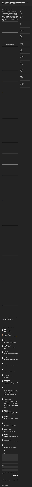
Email (3, 465)
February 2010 (21, 63)
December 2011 (21, 43)
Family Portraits (21, 16)
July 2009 (21, 71)
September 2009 (22, 69)
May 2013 (21, 37)
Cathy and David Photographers (8, 334)
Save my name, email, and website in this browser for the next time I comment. (10, 473)
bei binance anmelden (6, 428)
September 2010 (22, 56)
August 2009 (21, 70)
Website (3, 468)
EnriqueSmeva (6, 434)
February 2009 (21, 77)
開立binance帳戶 (6, 351)
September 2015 (21, 30)
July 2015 (21, 31)
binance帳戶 (5, 357)
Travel (20, 24)
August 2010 (21, 57)
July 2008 (21, 85)
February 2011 (21, 51)
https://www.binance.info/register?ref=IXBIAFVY (11, 431)
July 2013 (21, 35)
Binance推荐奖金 (6, 410)
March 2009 (21, 76)
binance (5, 374)
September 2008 (22, 83)
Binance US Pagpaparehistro (7, 345)
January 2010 (21, 64)
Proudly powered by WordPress (5, 485)
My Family (21, 18)
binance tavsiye (6, 416)
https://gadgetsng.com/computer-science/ (8, 392)
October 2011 (21, 44)
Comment (3, 453)
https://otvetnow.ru (14, 436)
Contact (21, 11)
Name (3, 462)
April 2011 (21, 50)
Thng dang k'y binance (7, 380)
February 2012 (21, 42)
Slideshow (21, 23)
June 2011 (21, 49)
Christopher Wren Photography (17, 2)
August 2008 (21, 84)
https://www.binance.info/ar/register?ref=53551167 (11, 447)
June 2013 (21, 36)
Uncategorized (21, 25)
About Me (21, 10)
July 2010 (21, 58)
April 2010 (21, 62)
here (5, 19)
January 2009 (21, 78)
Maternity (21, 17)
